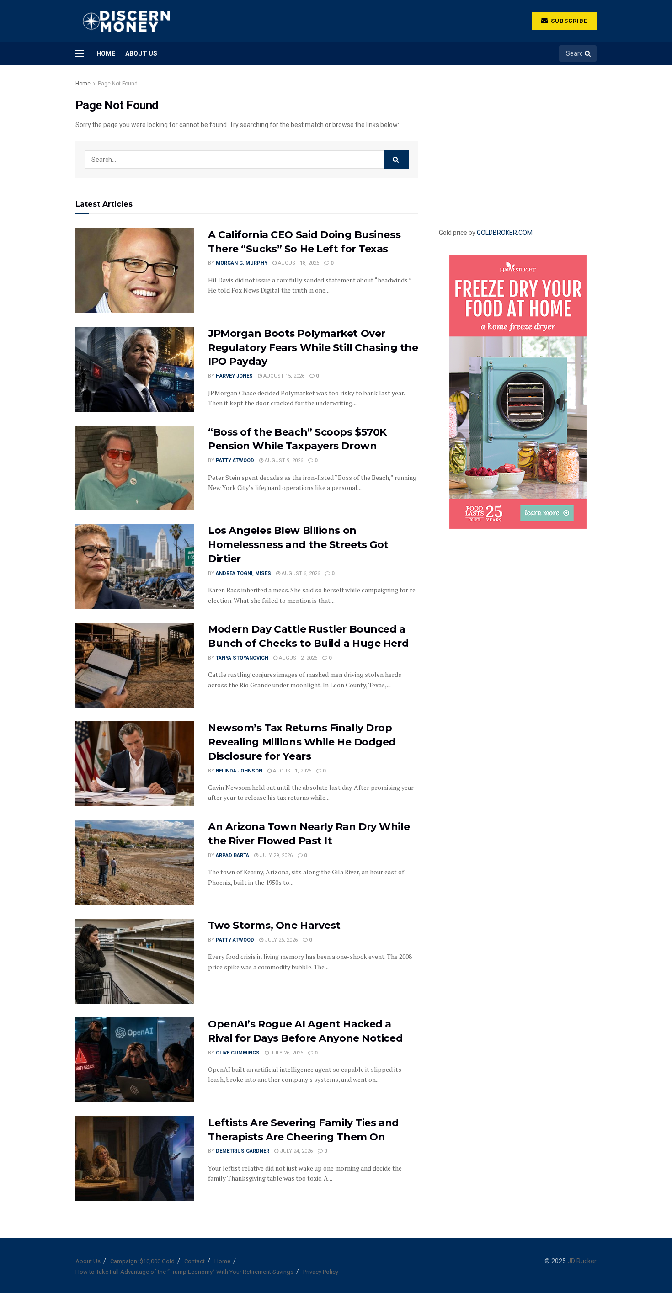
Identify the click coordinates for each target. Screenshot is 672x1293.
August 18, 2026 (298, 263)
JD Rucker (582, 1261)
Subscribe (568, 20)
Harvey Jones (234, 376)
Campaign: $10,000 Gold (142, 1261)
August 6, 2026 (300, 573)
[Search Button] (588, 53)
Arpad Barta (232, 855)
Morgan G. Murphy (241, 263)
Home (105, 53)
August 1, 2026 (291, 771)
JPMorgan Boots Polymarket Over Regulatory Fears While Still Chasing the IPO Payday (313, 347)
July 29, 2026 (275, 855)
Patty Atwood (235, 460)
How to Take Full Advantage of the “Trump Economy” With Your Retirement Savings (184, 1271)
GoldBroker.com (505, 232)
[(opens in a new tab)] (134, 1158)
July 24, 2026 (295, 1151)
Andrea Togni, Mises (243, 573)
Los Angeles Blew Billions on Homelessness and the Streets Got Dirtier (298, 544)
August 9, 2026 (283, 460)
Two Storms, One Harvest (274, 925)
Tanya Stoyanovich (242, 658)
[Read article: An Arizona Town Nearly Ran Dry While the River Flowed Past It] (134, 862)
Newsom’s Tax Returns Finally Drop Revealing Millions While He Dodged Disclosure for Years (302, 742)
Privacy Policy (320, 1271)
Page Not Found (118, 83)
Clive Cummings (238, 1053)
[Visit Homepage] (125, 21)
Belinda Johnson (239, 771)
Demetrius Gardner (242, 1151)
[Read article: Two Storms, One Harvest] (134, 961)
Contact (194, 1261)
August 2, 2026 (297, 658)
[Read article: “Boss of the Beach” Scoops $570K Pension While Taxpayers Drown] (134, 468)
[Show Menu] (79, 53)
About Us (141, 53)
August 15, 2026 (283, 376)
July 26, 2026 (280, 940)
